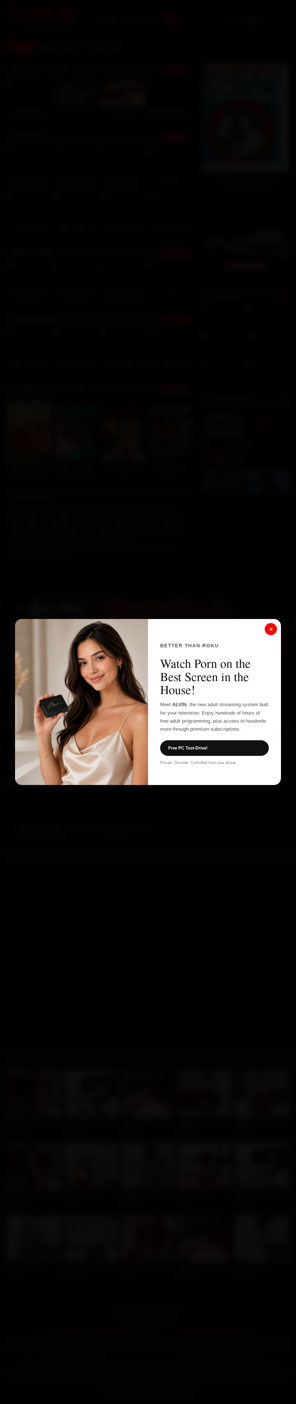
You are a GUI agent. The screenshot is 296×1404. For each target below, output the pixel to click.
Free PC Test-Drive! (188, 747)
